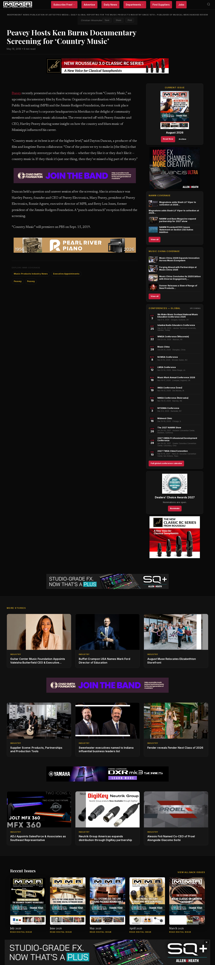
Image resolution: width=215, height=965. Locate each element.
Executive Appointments (66, 273)
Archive (182, 139)
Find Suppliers (161, 4)
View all (154, 239)
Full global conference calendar (166, 463)
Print (130, 20)
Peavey (16, 93)
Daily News (110, 4)
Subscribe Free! (62, 4)
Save (107, 20)
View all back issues (191, 872)
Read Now (168, 139)
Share (118, 20)
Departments (133, 4)
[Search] (209, 4)
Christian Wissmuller (91, 20)
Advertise (89, 4)
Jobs (181, 4)
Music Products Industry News (31, 273)
